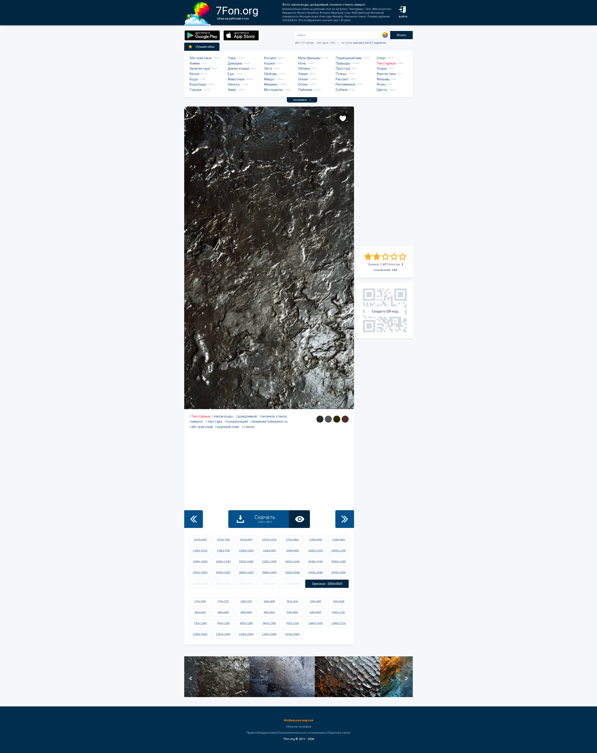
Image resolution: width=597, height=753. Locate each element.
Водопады (198, 84)
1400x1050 (246, 551)
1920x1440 (292, 562)
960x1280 (269, 623)
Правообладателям (261, 732)
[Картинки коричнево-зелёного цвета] (336, 419)
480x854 (269, 612)
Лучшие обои (205, 46)
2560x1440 (338, 562)
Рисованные (345, 84)
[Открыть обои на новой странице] (299, 519)
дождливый (247, 416)
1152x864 (292, 540)
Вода (194, 79)
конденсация (237, 421)
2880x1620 (246, 573)
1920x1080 (246, 562)
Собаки (341, 90)
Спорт (381, 58)
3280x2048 (200, 583)
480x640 (223, 612)
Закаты (234, 84)
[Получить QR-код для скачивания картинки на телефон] (385, 310)
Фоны (381, 84)
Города (195, 90)
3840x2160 (223, 583)
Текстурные (386, 63)
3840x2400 (246, 583)
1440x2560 (246, 634)
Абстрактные (201, 58)
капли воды (223, 416)
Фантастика (386, 74)
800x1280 (246, 623)
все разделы (302, 100)
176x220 (223, 601)
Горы (232, 58)
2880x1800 (269, 573)
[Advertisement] (385, 176)
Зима (232, 90)
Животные (236, 79)
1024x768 (223, 540)
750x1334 (292, 623)
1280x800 (315, 540)
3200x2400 (338, 573)
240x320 (246, 601)
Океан (303, 79)
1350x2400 (223, 634)
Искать (401, 35)
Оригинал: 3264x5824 (327, 583)
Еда (231, 74)
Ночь (302, 63)
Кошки (269, 63)
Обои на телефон (298, 726)
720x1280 (200, 623)
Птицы (341, 74)
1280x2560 (200, 634)
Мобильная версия (298, 720)
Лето (268, 68)
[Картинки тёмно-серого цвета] (328, 419)
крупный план (228, 427)
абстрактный (202, 427)
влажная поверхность (270, 421)
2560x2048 (292, 573)
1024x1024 (269, 540)
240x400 (269, 601)
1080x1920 (315, 623)
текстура (215, 421)
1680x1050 (200, 562)
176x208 (200, 601)
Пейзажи (305, 90)
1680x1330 (223, 562)
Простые (343, 68)
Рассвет (342, 79)
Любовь (270, 74)
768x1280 (223, 623)
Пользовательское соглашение (301, 732)
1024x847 (246, 540)
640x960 (315, 612)
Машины (271, 84)
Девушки (235, 63)
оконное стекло (274, 416)
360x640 (200, 612)
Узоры (382, 68)
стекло (249, 427)
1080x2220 (338, 623)
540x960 (292, 612)
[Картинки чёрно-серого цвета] (319, 419)
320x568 (338, 601)
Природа (343, 63)
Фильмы (383, 79)
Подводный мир (349, 58)
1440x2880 (269, 634)
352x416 (292, 601)
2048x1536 (315, 562)
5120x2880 (292, 583)
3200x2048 (315, 573)
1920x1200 (269, 562)
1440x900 (269, 551)
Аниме (195, 63)
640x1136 (338, 612)
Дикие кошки (238, 68)
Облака (304, 68)
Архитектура (200, 68)
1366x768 (223, 551)
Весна (194, 74)
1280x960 (338, 540)
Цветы (382, 90)
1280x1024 (200, 551)
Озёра (303, 74)
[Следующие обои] (344, 519)
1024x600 (200, 540)
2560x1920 (223, 573)
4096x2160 (269, 583)
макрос (197, 421)
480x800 (246, 612)
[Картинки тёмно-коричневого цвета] (345, 419)
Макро (269, 79)
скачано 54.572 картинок (369, 42)
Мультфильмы (309, 58)
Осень (303, 84)
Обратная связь (339, 732)
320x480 (315, 601)
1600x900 (292, 551)
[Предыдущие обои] (193, 519)
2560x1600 (200, 573)
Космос (270, 58)
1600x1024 (315, 551)
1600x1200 (338, 551)
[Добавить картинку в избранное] (343, 118)
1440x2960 (292, 634)
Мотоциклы (273, 90)
